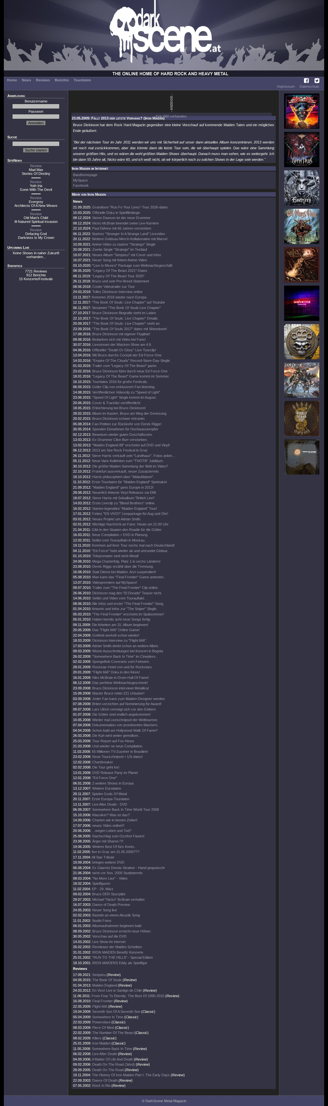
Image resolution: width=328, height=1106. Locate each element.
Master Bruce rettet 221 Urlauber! (118, 693)
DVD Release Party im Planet (115, 773)
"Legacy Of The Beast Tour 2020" (118, 276)
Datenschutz (309, 86)
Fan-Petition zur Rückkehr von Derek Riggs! (126, 424)
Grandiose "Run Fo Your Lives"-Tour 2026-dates (130, 207)
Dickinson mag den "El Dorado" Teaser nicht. (127, 593)
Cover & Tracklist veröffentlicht (116, 403)
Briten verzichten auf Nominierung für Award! (126, 704)
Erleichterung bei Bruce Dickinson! (119, 408)
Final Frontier (102, 1001)
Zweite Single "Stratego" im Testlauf (119, 249)
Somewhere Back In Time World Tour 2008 (125, 809)
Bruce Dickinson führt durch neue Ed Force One (130, 371)
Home (12, 80)
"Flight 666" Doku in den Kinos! (116, 672)
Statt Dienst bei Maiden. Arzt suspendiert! (124, 572)
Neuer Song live (104, 910)
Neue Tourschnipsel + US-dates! (117, 757)
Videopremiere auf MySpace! (114, 582)
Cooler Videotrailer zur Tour (113, 287)
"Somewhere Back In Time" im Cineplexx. (124, 656)
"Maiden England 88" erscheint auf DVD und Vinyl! (131, 445)
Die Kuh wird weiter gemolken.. (116, 735)
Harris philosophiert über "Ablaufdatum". (123, 477)
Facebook (81, 185)
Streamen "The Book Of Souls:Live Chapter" (126, 308)
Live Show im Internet (109, 942)
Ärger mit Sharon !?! (107, 841)
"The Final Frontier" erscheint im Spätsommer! (128, 614)
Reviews (43, 80)
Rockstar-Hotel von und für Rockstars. (122, 667)
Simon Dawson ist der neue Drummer (121, 218)
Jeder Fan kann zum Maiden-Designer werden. (129, 699)
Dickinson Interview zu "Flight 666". (119, 640)
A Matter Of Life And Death (112, 1059)
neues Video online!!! (108, 825)
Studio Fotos (101, 921)
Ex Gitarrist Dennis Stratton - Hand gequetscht (128, 868)
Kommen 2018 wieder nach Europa (119, 297)
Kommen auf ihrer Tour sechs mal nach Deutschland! (133, 545)
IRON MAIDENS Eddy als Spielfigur (119, 963)
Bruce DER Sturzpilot (108, 894)
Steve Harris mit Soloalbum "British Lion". (124, 498)
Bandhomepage (85, 175)
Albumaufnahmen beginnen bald (116, 926)
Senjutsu (99, 975)
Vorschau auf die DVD (109, 936)
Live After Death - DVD (109, 804)
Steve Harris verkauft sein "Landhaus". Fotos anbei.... (134, 456)
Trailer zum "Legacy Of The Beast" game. (124, 366)
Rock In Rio (101, 1085)
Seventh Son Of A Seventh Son (116, 1011)
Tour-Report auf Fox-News (113, 741)
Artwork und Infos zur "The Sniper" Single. (124, 609)
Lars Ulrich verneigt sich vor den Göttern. (124, 709)
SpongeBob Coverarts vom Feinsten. (121, 661)
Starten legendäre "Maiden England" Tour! (124, 508)
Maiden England (105, 985)
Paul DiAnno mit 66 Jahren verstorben (121, 228)
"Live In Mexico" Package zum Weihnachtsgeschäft (132, 265)
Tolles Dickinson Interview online (117, 292)
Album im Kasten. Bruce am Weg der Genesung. (129, 413)
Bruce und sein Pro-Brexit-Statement (120, 281)
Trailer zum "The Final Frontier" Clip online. (125, 588)
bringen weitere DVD (108, 862)
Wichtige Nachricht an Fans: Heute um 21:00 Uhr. (130, 524)
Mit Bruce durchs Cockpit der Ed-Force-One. (127, 355)
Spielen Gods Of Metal (109, 794)
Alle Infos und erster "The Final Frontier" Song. (128, 604)
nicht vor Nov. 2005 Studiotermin (117, 873)
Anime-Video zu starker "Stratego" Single (123, 244)
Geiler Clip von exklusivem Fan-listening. (123, 387)
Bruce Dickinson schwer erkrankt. (118, 418)
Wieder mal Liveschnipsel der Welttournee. (125, 720)
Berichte (62, 80)
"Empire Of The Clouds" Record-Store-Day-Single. (131, 360)
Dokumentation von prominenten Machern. (125, 725)
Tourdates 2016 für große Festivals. (120, 382)
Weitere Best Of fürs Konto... (114, 847)
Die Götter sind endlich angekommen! (121, 714)
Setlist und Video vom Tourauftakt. (118, 598)
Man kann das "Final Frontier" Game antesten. (128, 577)
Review (36, 166)
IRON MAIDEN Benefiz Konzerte (117, 952)
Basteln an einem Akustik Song (116, 915)
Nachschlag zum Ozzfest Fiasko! (118, 836)
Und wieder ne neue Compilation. (117, 746)
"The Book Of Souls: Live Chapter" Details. (125, 318)
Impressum (286, 86)
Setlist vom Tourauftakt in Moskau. (118, 540)
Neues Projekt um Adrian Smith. (116, 519)
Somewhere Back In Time (112, 1049)
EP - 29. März (102, 889)
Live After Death (104, 1054)
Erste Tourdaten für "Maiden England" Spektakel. (130, 482)
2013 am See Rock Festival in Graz (120, 450)
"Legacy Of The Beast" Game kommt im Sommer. (130, 376)
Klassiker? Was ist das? (111, 815)
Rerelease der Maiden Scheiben (117, 947)
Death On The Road (108, 1070)
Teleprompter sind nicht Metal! (115, 556)
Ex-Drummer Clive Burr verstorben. (120, 440)
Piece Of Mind (103, 1027)
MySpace (80, 180)
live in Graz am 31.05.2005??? (115, 852)
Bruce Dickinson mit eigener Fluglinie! (121, 334)
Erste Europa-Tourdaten (110, 799)
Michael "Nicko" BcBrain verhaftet (118, 899)
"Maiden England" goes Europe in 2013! (122, 487)
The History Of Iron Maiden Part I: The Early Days (131, 1075)
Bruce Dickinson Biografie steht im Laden (124, 313)
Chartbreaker (102, 762)
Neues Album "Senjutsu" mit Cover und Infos (126, 255)
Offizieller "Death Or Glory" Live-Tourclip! (124, 350)
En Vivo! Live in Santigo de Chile (117, 990)
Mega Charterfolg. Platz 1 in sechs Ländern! (126, 561)
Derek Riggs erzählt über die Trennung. (123, 566)
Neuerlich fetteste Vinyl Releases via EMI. (124, 492)
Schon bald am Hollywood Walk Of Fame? (125, 730)
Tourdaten (82, 80)
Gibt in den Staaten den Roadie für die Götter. (127, 530)
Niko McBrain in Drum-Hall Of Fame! (120, 677)
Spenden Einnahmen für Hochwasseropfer (125, 429)
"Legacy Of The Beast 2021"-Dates (119, 270)
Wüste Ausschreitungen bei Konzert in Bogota (127, 651)
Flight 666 (99, 1006)
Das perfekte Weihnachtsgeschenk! (120, 683)
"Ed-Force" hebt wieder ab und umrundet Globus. (130, 551)
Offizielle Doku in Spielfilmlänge (116, 213)
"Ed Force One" (104, 778)
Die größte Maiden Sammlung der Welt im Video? (130, 466)
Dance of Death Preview (111, 905)
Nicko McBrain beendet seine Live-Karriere (125, 223)
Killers (97, 1038)
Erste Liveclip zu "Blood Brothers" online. (123, 503)
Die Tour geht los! (105, 767)
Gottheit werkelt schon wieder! (115, 635)
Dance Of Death (105, 1080)
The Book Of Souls (107, 980)
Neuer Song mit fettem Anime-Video (119, 260)
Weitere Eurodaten (106, 788)
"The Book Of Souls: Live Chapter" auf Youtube (128, 302)
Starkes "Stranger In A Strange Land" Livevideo (128, 234)
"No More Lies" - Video (109, 878)
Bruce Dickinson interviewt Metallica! (120, 688)
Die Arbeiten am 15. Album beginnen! (120, 625)
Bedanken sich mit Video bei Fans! (119, 339)
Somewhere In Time (107, 1017)
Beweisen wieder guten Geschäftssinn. (122, 434)
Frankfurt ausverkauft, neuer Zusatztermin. (126, 471)
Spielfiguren (101, 883)
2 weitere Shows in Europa (113, 783)
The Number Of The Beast (113, 1033)
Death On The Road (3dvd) (113, 1064)
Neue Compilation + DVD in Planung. (120, 535)
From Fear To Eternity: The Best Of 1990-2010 (128, 996)
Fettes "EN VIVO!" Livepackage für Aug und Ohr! (130, 514)
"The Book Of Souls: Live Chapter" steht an (126, 323)
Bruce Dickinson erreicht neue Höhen (121, 931)
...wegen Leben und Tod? (111, 831)
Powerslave (101, 1022)
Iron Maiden (101, 1043)
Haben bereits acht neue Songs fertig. (121, 619)
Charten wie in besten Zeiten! (114, 820)
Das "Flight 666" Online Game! (116, 630)
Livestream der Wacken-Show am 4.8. (122, 344)
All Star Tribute (103, 857)
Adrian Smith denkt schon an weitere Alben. (125, 646)
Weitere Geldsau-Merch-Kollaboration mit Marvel (129, 239)
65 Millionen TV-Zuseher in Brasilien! (120, 751)
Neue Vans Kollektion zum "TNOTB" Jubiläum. (128, 461)
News (26, 80)
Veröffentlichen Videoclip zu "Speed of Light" (126, 392)
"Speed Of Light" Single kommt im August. (124, 397)
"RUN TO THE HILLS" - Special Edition (122, 957)
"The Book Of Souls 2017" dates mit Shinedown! (129, 329)
